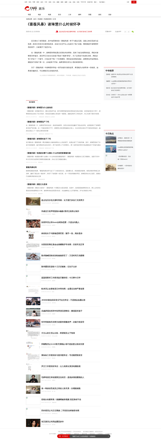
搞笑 (99, 14)
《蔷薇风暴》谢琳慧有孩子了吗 (38, 139)
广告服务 (61, 434)
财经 (38, 2)
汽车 (46, 2)
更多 (109, 14)
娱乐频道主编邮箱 (88, 431)
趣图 (108, 81)
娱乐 (42, 2)
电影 (39, 14)
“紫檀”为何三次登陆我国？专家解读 (83, 436)
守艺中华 (83, 2)
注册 (128, 2)
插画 (62, 2)
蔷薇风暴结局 (31, 167)
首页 (26, 2)
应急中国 (90, 2)
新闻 (108, 74)
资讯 (30, 2)
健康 (66, 2)
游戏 (50, 2)
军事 (34, 2)
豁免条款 (92, 434)
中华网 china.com (31, 8)
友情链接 (100, 434)
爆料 (79, 14)
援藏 (58, 2)
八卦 (69, 14)
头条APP (118, 31)
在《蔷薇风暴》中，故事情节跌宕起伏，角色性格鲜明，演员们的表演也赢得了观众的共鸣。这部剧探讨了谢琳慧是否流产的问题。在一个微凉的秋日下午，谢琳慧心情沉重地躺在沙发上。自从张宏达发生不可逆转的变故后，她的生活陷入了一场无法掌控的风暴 (63, 128)
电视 (49, 14)
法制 (78, 2)
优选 (74, 2)
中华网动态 (108, 434)
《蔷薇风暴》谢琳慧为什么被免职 (39, 107)
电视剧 (40, 19)
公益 (70, 2)
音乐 (59, 14)
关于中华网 (52, 434)
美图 (89, 14)
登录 (134, 2)
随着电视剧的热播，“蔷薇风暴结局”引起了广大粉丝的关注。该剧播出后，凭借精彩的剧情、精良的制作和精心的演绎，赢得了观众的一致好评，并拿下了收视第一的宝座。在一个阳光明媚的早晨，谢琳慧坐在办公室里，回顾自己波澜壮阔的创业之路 (63, 173)
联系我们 (68, 434)
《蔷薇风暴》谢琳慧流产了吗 (37, 122)
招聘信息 (76, 434)
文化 (54, 2)
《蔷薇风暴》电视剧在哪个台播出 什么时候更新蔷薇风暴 (48, 153)
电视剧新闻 (48, 19)
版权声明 (84, 434)
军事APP (108, 31)
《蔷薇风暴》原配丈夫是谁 (36, 184)
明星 (29, 14)
